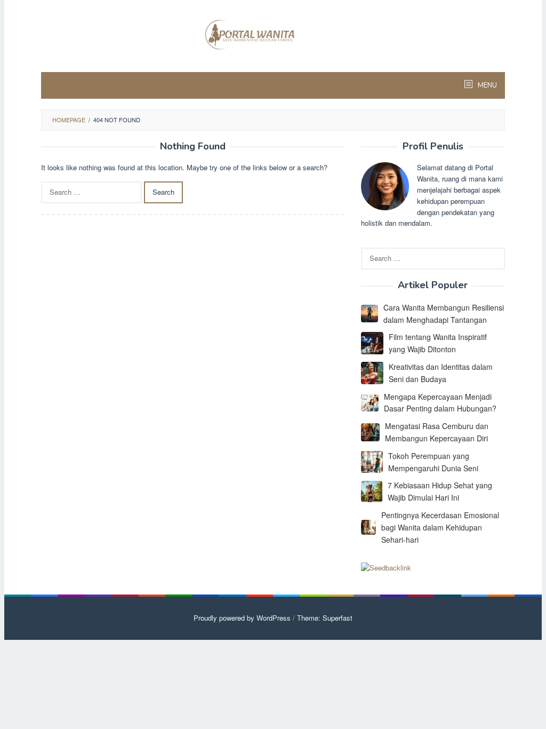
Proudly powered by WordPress (242, 618)
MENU (486, 85)
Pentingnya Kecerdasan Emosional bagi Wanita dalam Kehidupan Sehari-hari (440, 527)
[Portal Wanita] (273, 33)
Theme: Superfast (324, 618)
